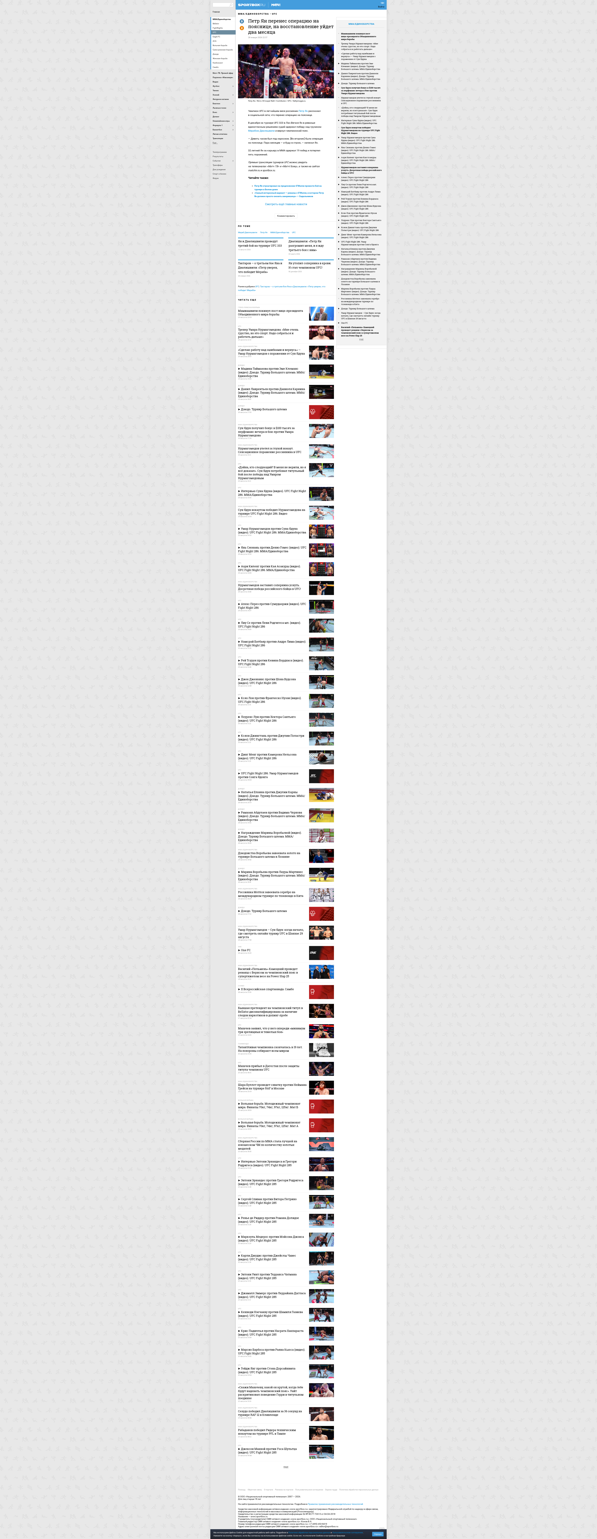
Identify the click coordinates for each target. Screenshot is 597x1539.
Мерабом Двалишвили (261, 130)
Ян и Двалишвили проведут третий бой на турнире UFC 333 (260, 243)
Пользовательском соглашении (347, 1532)
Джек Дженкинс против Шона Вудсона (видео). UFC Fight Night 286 (361, 207)
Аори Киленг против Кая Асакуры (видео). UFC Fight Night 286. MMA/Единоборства (358, 160)
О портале (268, 1490)
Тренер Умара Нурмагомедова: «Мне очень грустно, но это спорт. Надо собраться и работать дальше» (359, 46)
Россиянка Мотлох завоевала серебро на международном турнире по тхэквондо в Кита (360, 301)
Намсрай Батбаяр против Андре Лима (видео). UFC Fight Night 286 (360, 193)
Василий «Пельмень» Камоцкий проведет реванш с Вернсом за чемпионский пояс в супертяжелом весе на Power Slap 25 (360, 331)
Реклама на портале (284, 1490)
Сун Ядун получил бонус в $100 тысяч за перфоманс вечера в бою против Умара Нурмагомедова (360, 90)
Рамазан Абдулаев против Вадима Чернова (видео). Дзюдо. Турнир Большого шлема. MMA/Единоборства (360, 261)
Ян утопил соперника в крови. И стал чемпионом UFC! (310, 265)
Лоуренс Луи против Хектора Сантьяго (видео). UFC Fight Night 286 (361, 221)
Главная (216, 12)
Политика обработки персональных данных (358, 1490)
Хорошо (378, 1534)
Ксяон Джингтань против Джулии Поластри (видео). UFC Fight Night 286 (360, 229)
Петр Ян (303, 110)
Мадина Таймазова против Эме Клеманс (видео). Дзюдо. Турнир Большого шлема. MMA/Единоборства (360, 66)
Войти (381, 6)
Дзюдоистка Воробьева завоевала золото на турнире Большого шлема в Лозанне (360, 281)
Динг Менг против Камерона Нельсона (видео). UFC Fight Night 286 (361, 236)
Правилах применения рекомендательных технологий (335, 1504)
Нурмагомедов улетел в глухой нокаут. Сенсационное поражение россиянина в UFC (361, 100)
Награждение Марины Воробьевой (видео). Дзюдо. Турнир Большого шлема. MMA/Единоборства (359, 271)
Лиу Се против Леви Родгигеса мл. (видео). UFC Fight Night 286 (359, 186)
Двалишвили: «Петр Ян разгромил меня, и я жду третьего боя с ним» (306, 245)
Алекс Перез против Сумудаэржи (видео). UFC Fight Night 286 (358, 178)
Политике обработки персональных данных (309, 1532)
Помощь (242, 1490)
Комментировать (286, 216)
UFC (274, 14)
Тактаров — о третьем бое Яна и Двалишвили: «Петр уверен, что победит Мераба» (260, 267)
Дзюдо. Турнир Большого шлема (357, 83)
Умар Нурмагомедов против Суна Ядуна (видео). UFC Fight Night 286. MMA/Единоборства (358, 140)
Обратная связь (255, 1490)
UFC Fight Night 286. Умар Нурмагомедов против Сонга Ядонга (360, 243)
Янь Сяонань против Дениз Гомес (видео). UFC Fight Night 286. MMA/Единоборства (358, 150)
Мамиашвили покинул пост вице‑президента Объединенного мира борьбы (358, 36)
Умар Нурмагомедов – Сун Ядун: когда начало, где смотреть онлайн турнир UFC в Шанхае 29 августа (360, 316)
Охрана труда (331, 1490)
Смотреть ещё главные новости (286, 204)
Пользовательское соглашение (309, 1490)
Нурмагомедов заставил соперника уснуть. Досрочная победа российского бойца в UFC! (361, 170)
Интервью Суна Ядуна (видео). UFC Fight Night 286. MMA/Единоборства (359, 122)
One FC (344, 322)
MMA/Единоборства (222, 19)
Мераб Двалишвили (247, 232)
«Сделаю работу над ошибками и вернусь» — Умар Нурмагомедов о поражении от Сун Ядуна (358, 56)
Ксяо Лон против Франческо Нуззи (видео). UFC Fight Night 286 (359, 214)
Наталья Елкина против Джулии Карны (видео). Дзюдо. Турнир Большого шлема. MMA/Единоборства (360, 251)
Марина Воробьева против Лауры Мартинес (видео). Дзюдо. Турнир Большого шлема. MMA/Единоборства (360, 291)
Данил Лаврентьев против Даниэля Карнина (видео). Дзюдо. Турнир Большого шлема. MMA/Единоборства (360, 76)
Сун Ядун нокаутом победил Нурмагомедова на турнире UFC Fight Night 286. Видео (360, 130)
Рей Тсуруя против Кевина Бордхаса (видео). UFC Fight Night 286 (359, 200)
